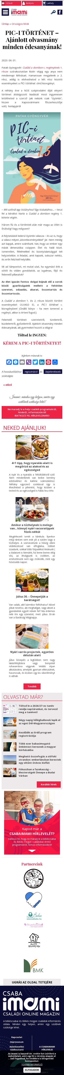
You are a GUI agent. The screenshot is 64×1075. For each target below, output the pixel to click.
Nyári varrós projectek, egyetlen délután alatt (32, 653)
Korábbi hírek (49, 784)
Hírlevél (9, 3)
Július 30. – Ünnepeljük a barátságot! (32, 598)
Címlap (5, 23)
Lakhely (50, 3)
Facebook (59, 12)
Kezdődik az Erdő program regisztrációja (35, 734)
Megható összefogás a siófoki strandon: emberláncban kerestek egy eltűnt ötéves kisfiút (40, 759)
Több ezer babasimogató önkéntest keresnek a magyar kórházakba (37, 747)
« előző (7, 384)
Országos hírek (20, 23)
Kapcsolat (16, 1037)
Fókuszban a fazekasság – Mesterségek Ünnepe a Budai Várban (37, 772)
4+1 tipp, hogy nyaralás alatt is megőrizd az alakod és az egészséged (32, 466)
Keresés (53, 12)
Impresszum (16, 1041)
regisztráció (30, 371)
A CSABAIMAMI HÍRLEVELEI (47, 1048)
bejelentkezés (53, 371)
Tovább (32, 686)
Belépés (30, 3)
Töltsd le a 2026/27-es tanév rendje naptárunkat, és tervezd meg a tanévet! (38, 709)
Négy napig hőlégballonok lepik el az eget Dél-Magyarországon (39, 721)
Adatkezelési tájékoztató (17, 1048)
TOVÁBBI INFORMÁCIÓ (32, 1064)
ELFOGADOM (32, 1070)
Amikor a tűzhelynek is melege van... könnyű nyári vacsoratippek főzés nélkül (32, 528)
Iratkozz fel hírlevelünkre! (32, 415)
